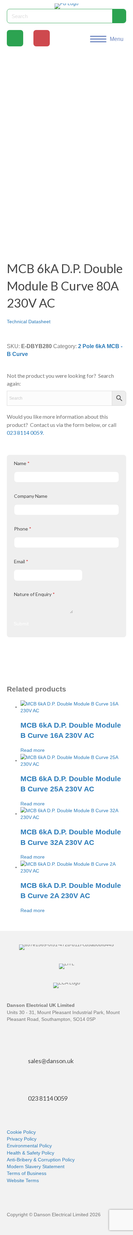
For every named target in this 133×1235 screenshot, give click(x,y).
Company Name (30, 496)
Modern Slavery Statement (35, 1166)
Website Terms (23, 1180)
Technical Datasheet (28, 321)
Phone (22, 529)
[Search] (119, 16)
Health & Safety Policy (30, 1153)
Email (21, 561)
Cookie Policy (21, 1132)
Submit (21, 623)
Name (22, 463)
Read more (32, 750)
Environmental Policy (29, 1145)
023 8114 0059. (25, 432)
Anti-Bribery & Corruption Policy (41, 1159)
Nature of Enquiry (34, 594)
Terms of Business (26, 1173)
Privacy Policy (21, 1139)
